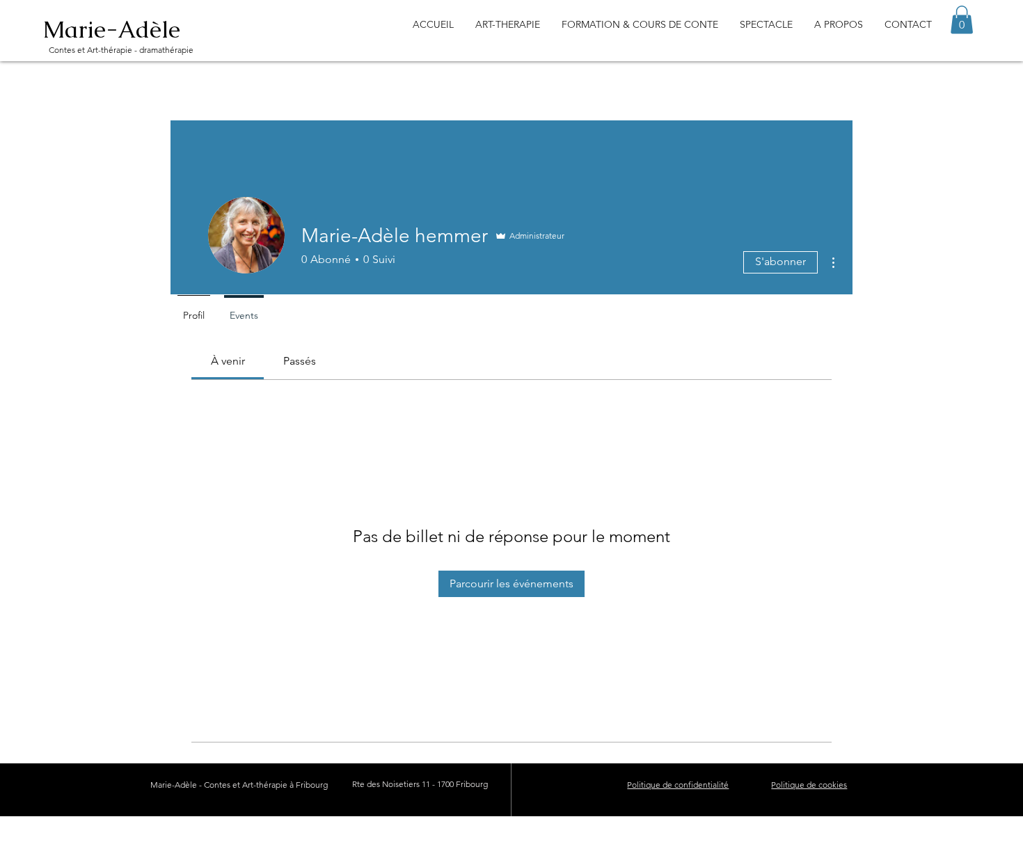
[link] (228, 360)
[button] (962, 20)
